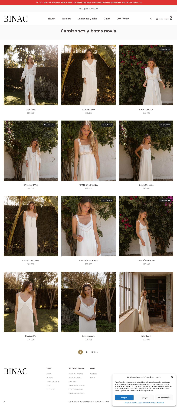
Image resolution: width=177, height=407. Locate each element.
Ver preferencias (164, 398)
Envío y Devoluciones (76, 389)
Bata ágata (30, 109)
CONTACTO (51, 389)
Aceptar (124, 398)
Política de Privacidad (76, 374)
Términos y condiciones (76, 393)
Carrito (92, 378)
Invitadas (50, 378)
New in (49, 374)
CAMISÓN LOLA (146, 185)
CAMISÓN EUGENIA (88, 185)
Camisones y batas (53, 381)
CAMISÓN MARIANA (88, 260)
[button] (172, 377)
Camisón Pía (30, 336)
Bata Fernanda (88, 109)
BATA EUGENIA (146, 109)
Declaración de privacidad (146, 403)
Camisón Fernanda (30, 260)
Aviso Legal (72, 381)
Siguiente (94, 352)
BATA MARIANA (31, 185)
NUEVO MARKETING (102, 401)
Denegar (144, 398)
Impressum (160, 403)
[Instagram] (4, 401)
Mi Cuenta (93, 374)
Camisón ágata (88, 336)
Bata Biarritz (146, 336)
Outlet (49, 385)
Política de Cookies (75, 378)
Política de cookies (131, 403)
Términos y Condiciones (77, 385)
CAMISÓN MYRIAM (146, 260)
